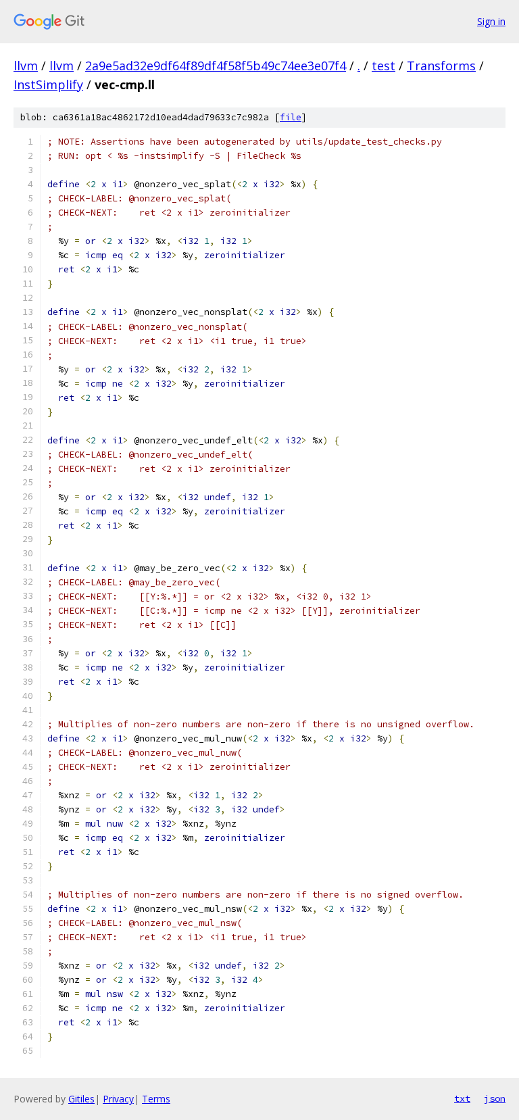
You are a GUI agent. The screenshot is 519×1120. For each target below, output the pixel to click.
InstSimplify (48, 84)
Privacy (118, 1098)
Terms (156, 1098)
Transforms (441, 65)
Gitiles (81, 1098)
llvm (26, 65)
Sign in (491, 21)
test (383, 65)
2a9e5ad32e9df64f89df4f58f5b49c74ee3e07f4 (215, 65)
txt (462, 1098)
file (290, 117)
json (494, 1098)
